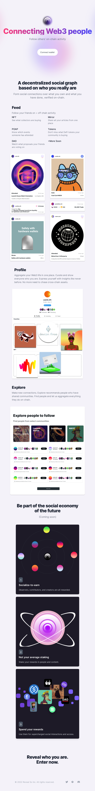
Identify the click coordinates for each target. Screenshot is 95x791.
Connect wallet (47, 52)
